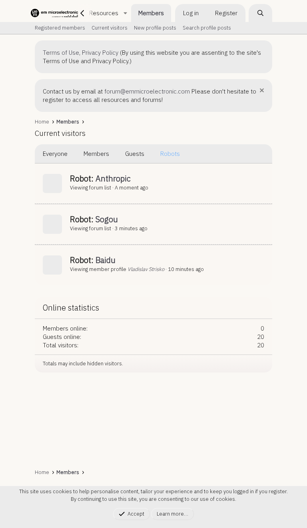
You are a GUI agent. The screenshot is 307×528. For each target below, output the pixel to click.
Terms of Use (61, 52)
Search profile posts (207, 27)
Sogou (107, 219)
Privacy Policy (100, 52)
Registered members (60, 27)
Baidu (106, 260)
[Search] (260, 13)
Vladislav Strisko (146, 269)
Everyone (55, 153)
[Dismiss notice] (260, 91)
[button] (125, 13)
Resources (103, 13)
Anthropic (113, 178)
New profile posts (155, 27)
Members (151, 13)
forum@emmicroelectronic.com (147, 91)
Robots (170, 153)
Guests (134, 153)
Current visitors (110, 27)
